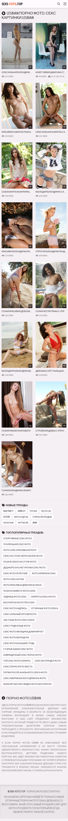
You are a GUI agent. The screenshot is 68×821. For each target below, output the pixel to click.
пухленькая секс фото (17, 544)
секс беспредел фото (48, 660)
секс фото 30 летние (15, 573)
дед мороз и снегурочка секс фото (24, 567)
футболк (23, 522)
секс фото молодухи (16, 637)
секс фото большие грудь (18, 643)
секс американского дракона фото (24, 678)
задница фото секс (15, 596)
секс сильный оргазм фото (20, 614)
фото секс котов (13, 579)
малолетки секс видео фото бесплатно (27, 684)
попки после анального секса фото (25, 672)
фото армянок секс (44, 573)
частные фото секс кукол (18, 620)
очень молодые (42, 517)
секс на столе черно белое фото (23, 556)
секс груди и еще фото (16, 626)
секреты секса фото (43, 596)
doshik (6, 517)
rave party (8, 511)
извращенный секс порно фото (22, 655)
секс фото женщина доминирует (23, 631)
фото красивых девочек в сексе (22, 585)
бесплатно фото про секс (19, 602)
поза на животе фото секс (19, 591)
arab (35, 522)
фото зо (46, 511)
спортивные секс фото (17, 538)
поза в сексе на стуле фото (19, 561)
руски (33, 511)
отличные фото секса (44, 608)
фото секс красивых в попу (20, 550)
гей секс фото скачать (17, 660)
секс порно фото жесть (18, 666)
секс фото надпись (15, 608)
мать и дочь (21, 517)
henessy (21, 511)
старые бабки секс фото (18, 649)
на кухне (8, 522)
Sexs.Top (12, 4)
